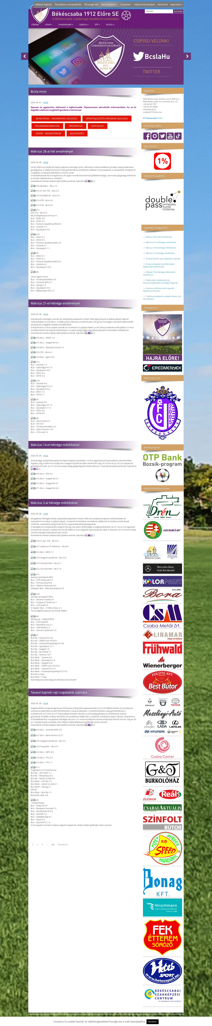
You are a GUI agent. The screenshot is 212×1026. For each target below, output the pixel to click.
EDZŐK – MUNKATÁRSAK (48, 133)
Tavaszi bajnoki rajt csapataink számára (163, 258)
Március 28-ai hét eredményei (159, 237)
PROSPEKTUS (75, 125)
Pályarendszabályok (144, 4)
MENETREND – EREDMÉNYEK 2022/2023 (56, 118)
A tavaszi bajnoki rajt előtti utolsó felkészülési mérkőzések (158, 265)
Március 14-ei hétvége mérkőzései (161, 247)
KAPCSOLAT (98, 125)
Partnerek (163, 4)
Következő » (63, 844)
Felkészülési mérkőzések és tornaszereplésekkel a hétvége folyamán (160, 281)
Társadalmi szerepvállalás (68, 4)
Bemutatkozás (109, 4)
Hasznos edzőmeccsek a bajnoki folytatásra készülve (158, 289)
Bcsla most (39, 91)
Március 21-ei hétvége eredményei (161, 242)
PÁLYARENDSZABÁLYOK (47, 125)
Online (153, 118)
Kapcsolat (176, 4)
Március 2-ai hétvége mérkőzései (160, 253)
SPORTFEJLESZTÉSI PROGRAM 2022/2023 (107, 118)
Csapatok (125, 4)
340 (52, 844)
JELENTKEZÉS (77, 133)
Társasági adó (91, 4)
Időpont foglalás (43, 4)
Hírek (45, 102)
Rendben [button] (152, 1021)
